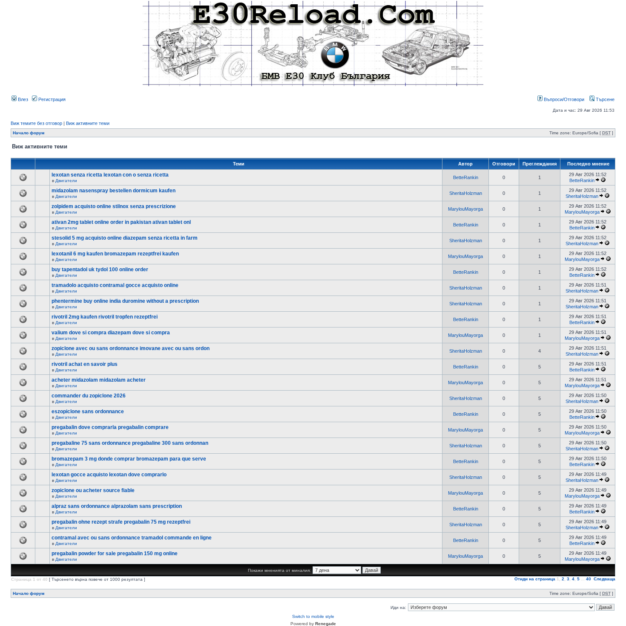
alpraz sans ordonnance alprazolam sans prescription (117, 506)
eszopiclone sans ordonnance (88, 411)
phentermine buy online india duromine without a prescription (125, 301)
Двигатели (66, 180)
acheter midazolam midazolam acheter (99, 380)
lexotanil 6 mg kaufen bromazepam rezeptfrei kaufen (115, 254)
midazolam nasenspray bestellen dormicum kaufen (113, 191)
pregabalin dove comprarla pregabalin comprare (110, 427)
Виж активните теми (87, 123)
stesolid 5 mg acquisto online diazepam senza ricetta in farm (125, 238)
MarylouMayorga (465, 209)
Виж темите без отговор (36, 123)
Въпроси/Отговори (563, 99)
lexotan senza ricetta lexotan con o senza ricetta (110, 175)
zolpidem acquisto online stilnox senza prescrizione (114, 206)
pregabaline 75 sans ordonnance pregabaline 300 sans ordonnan (130, 443)
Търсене (604, 99)
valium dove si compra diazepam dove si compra (111, 333)
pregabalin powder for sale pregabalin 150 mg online (115, 553)
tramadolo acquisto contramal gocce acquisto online (115, 285)
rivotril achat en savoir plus (85, 364)
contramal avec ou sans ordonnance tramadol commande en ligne (132, 538)
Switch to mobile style (313, 616)
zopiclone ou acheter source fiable (93, 490)
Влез (22, 99)
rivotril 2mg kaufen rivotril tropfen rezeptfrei (105, 317)
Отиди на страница (534, 579)
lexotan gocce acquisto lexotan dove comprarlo (109, 475)
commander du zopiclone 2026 (89, 396)
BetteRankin (465, 177)
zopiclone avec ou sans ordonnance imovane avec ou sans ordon (131, 348)
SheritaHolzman (465, 193)
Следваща (604, 579)
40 (588, 579)
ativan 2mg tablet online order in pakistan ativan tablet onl (121, 222)
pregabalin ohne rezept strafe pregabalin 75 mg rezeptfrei (121, 522)
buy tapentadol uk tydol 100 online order (100, 269)
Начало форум (28, 132)
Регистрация (51, 99)
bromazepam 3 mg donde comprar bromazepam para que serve (129, 459)
